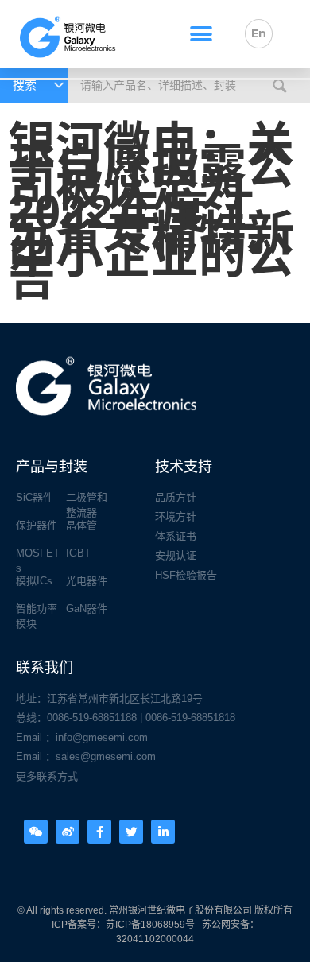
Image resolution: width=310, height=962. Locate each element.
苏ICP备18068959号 (150, 924)
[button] (201, 33)
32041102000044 (155, 939)
